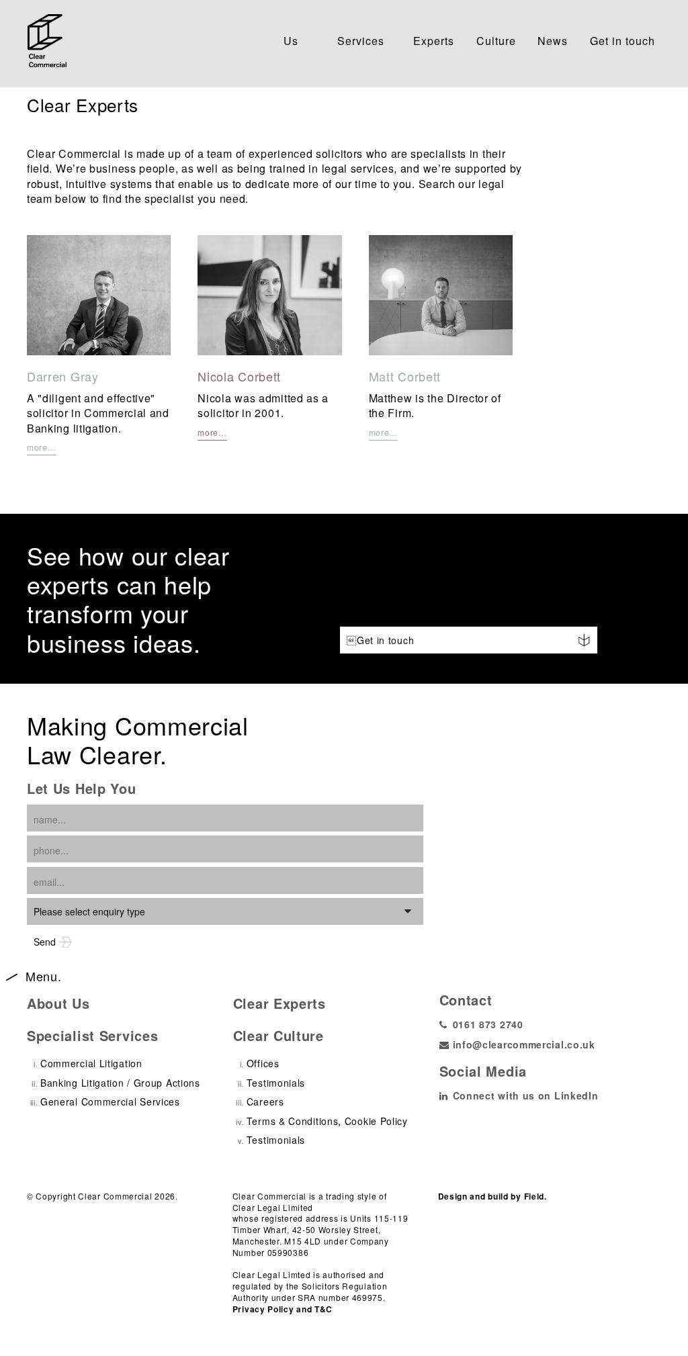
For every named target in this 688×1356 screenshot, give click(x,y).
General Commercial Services (110, 1101)
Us (299, 39)
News (553, 39)
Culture (496, 39)
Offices (263, 1063)
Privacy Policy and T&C (282, 1309)
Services (364, 39)
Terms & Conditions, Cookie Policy (327, 1121)
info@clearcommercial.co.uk (524, 1044)
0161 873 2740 (488, 1024)
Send (46, 941)
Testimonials (276, 1082)
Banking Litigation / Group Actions (120, 1082)
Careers (265, 1101)
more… (41, 447)
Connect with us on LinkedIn (526, 1095)
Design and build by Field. (492, 1196)
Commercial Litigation (91, 1063)
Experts (433, 39)
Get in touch (622, 40)
